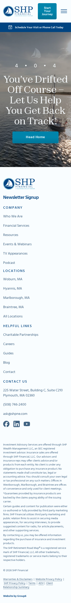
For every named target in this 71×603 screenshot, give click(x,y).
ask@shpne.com (15, 414)
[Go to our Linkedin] (16, 424)
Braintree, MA (13, 307)
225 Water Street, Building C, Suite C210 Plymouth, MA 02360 (33, 393)
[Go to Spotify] (27, 424)
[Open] (64, 11)
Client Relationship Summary (28, 585)
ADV (41, 583)
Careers (8, 344)
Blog (6, 362)
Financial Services (16, 225)
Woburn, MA (12, 279)
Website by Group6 (14, 596)
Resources (10, 235)
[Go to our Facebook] (6, 424)
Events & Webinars (17, 244)
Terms (32, 583)
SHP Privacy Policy (14, 583)
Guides (8, 353)
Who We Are (12, 216)
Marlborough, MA (16, 298)
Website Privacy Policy (49, 579)
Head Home (35, 137)
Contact (9, 372)
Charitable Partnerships (20, 335)
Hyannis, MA (12, 288)
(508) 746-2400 (14, 404)
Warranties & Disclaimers (18, 579)
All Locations (12, 316)
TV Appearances (15, 253)
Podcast (9, 263)
